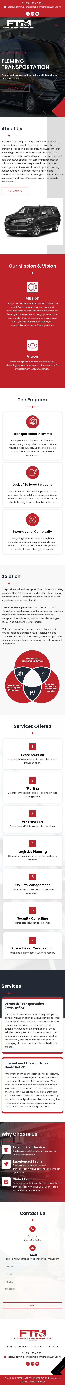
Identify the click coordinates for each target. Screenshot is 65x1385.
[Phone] (32, 1229)
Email (32, 1255)
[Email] (32, 1248)
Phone (32, 1236)
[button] (57, 24)
